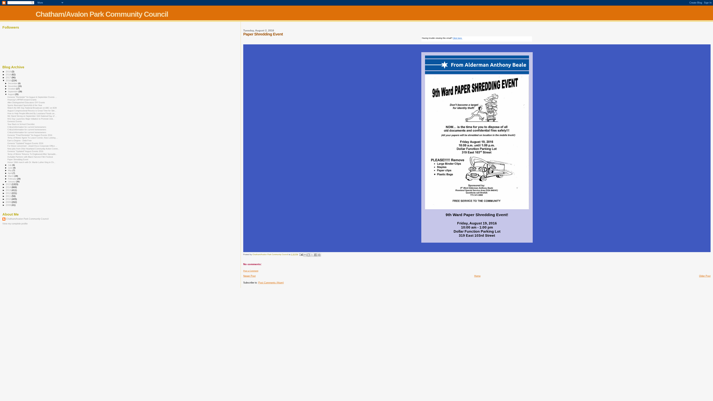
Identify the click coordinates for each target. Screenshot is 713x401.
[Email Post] (301, 254)
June (10, 168)
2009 (9, 202)
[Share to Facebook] (316, 255)
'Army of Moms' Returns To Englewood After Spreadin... (32, 154)
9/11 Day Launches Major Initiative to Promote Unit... (30, 119)
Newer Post (249, 276)
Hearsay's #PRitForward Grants (22, 100)
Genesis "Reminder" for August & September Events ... (32, 97)
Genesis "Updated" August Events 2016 (25, 143)
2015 (9, 184)
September (13, 91)
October (12, 89)
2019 (9, 71)
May (10, 170)
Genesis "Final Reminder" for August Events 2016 (29, 135)
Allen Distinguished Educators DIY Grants (26, 102)
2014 (9, 187)
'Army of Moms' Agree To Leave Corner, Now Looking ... (32, 138)
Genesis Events (14, 121)
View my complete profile (15, 223)
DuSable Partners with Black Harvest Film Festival (30, 157)
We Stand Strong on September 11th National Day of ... (32, 116)
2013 (9, 190)
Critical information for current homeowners (26, 127)
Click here (457, 38)
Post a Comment (250, 271)
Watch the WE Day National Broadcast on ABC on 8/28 (32, 108)
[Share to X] (312, 255)
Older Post (705, 276)
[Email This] (305, 255)
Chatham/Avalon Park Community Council (102, 14)
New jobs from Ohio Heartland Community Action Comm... (33, 149)
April (10, 173)
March (11, 176)
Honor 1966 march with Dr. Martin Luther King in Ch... (31, 162)
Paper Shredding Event (17, 159)
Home (477, 276)
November (13, 86)
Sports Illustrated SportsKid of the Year (24, 105)
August (11, 94)
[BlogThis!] (308, 255)
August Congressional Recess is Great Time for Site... (31, 111)
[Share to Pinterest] (319, 255)
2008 (9, 205)
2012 (9, 193)
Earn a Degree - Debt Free (19, 140)
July (10, 165)
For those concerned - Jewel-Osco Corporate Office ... (32, 146)
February (12, 179)
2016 (9, 80)
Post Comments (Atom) (271, 282)
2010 (9, 199)
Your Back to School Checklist (21, 124)
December (13, 83)
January (12, 181)
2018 (9, 74)
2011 (9, 196)
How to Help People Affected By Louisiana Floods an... (31, 113)
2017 (9, 77)
